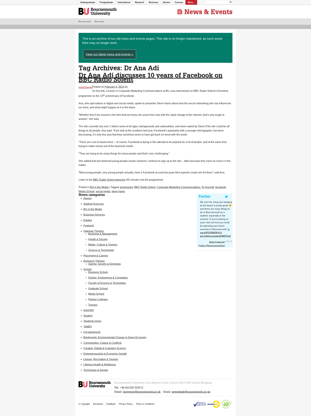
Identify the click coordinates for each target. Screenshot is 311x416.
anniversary (126, 187)
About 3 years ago (217, 242)
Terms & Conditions (145, 404)
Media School (86, 191)
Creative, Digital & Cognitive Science (104, 348)
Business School (98, 272)
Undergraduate (87, 2)
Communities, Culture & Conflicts (102, 343)
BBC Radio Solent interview (109, 179)
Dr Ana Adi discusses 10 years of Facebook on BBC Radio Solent (150, 77)
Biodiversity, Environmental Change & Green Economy (114, 337)
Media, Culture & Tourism (102, 244)
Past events (99, 21)
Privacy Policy (126, 404)
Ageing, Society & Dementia (104, 264)
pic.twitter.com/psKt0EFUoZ (215, 236)
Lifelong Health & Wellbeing (99, 364)
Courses (179, 2)
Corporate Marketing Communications (178, 187)
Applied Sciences (93, 203)
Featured (88, 225)
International (124, 2)
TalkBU (87, 326)
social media (103, 191)
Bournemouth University (98, 12)
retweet (228, 241)
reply (226, 241)
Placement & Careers (95, 255)
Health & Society (98, 239)
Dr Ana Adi (208, 187)
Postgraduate (106, 2)
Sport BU (88, 310)
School (87, 269)
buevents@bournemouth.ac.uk (142, 391)
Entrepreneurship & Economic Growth (105, 353)
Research (139, 2)
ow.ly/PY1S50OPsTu (211, 232)
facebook (220, 187)
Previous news (85, 21)
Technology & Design (95, 370)
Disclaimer (98, 404)
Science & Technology (101, 250)
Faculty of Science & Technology (107, 283)
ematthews (85, 87)
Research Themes (94, 261)
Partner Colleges (98, 299)
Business (153, 2)
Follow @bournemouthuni (211, 245)
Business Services (94, 214)
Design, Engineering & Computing (108, 277)
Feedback (111, 404)
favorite (231, 241)
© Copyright (84, 404)
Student (87, 315)
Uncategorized (91, 332)
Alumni (87, 198)
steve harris (118, 191)
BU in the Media (99, 187)
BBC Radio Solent (145, 187)
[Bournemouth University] (95, 387)
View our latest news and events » (109, 54)
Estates (87, 220)
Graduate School (98, 288)
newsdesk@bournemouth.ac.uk (191, 391)
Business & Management (102, 233)
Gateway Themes (93, 231)
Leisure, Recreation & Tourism (100, 359)
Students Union (92, 321)
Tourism (92, 305)
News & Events (208, 12)
